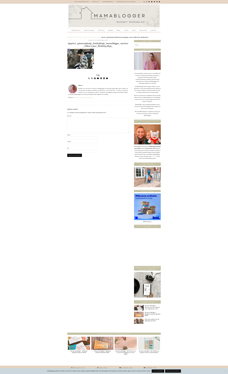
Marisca (91, 40)
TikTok (102, 368)
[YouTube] (152, 1)
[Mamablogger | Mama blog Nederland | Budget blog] (114, 15)
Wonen (110, 30)
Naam (69, 135)
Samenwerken (108, 1)
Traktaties (143, 30)
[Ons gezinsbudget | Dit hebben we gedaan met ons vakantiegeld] (149, 343)
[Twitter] (144, 1)
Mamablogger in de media (126, 1)
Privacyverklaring (173, 371)
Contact (154, 30)
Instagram (84, 97)
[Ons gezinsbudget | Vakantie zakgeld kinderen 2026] (79, 343)
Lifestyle (101, 30)
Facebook (90, 97)
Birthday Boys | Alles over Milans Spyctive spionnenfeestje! (85, 37)
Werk (118, 30)
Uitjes (126, 30)
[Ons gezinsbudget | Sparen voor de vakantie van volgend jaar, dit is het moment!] (139, 307)
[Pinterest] (149, 1)
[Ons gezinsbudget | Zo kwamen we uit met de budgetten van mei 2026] (126, 343)
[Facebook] (154, 1)
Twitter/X (79, 97)
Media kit (95, 1)
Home (68, 37)
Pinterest (150, 368)
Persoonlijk (76, 30)
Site (68, 148)
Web (75, 97)
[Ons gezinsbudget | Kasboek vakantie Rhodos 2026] (139, 314)
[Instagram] (146, 1)
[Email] (159, 1)
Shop (134, 30)
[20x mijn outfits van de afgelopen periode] (139, 321)
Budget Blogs (89, 30)
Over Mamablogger (81, 1)
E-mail (69, 141)
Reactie (69, 116)
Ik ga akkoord (158, 371)
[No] (226, 371)
